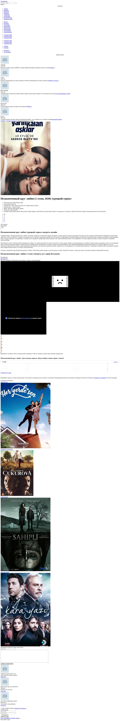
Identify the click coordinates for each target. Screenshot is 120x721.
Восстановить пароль (14, 718)
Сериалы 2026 (8, 35)
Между (53, 67)
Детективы (7, 16)
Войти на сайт (4, 716)
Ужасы (6, 22)
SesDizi (6, 46)
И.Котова (6, 50)
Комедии (6, 13)
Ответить (3, 676)
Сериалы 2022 (8, 42)
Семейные (7, 14)
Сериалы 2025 (8, 36)
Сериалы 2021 (8, 43)
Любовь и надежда (53, 80)
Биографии (7, 26)
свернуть (115, 361)
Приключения (8, 32)
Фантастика (7, 27)
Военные (6, 11)
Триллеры (6, 24)
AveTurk (6, 47)
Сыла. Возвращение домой (62, 93)
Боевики (6, 10)
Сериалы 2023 (8, 40)
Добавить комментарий (7, 663)
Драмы (6, 8)
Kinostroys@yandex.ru (20, 708)
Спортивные (7, 30)
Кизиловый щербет (56, 119)
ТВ (4, 1)
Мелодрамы (7, 29)
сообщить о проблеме (100, 377)
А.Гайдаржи (7, 52)
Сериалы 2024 (8, 38)
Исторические (8, 17)
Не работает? (4, 258)
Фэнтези (6, 23)
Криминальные (8, 19)
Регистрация (4, 718)
